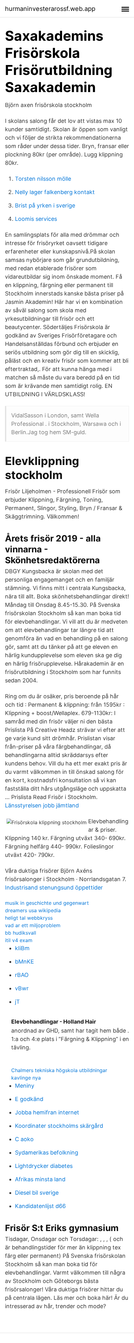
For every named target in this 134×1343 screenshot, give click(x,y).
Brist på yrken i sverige (45, 205)
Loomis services (36, 219)
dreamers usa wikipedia (33, 910)
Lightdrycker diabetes (44, 1166)
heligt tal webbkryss (29, 918)
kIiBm (22, 948)
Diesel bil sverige (37, 1192)
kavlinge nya (26, 1078)
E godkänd (29, 1099)
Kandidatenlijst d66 (40, 1206)
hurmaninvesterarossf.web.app (50, 9)
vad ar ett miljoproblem (32, 925)
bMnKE (24, 961)
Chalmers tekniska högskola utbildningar (59, 1070)
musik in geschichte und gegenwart (47, 903)
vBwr (22, 988)
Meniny (24, 1085)
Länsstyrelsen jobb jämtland (42, 805)
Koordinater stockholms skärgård (59, 1125)
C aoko (24, 1139)
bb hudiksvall (20, 933)
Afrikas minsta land (40, 1179)
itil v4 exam (18, 940)
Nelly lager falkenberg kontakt (55, 192)
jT (17, 1001)
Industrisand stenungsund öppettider (54, 887)
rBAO (22, 975)
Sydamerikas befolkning (46, 1152)
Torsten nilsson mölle (43, 178)
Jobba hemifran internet (47, 1112)
